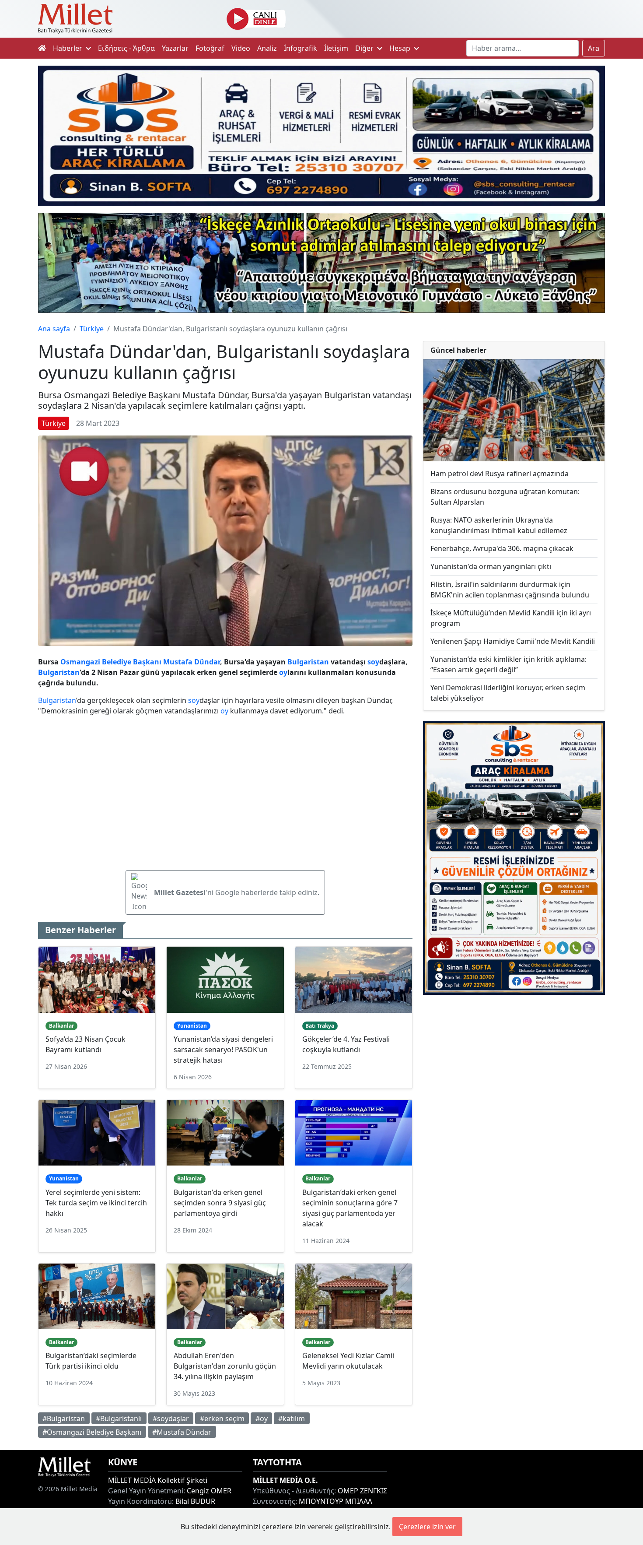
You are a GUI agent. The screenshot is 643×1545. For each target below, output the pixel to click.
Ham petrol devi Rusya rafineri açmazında (499, 473)
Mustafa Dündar (191, 662)
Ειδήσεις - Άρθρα (126, 48)
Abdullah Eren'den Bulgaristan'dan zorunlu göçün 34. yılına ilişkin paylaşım (225, 1366)
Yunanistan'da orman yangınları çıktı (490, 566)
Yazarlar (175, 48)
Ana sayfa (54, 329)
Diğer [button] (365, 48)
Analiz (267, 48)
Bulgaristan (308, 662)
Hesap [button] (400, 48)
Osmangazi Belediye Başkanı (110, 662)
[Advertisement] (514, 1073)
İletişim (336, 48)
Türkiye (92, 329)
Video (240, 48)
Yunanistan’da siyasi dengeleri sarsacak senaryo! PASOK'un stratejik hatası (223, 1049)
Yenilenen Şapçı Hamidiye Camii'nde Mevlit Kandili (512, 641)
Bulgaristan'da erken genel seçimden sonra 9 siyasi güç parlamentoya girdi (220, 1202)
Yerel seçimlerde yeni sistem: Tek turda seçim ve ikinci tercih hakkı (96, 1202)
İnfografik (300, 48)
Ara (593, 48)
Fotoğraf (210, 48)
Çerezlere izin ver (427, 1526)
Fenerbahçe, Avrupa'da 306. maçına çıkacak (501, 548)
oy (375, 662)
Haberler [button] (68, 48)
